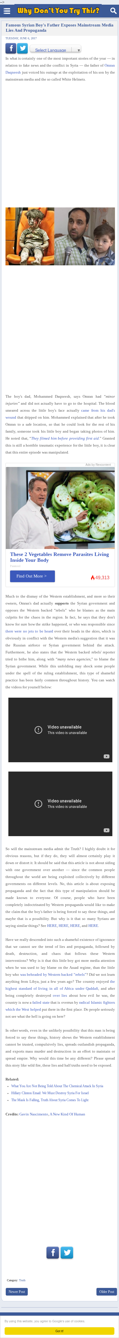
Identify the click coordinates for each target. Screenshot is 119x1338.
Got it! (59, 1331)
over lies (60, 995)
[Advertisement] (59, 145)
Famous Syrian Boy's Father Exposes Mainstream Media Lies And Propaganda (60, 27)
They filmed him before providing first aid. (65, 438)
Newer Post (17, 1292)
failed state (40, 1002)
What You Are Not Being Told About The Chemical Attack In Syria (57, 1086)
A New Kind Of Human (67, 1114)
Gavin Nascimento (33, 1114)
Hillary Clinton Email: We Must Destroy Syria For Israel (50, 1093)
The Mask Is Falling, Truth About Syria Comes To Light (49, 1100)
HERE (52, 925)
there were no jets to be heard (29, 631)
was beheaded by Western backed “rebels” (53, 974)
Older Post (106, 1292)
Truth (22, 1280)
